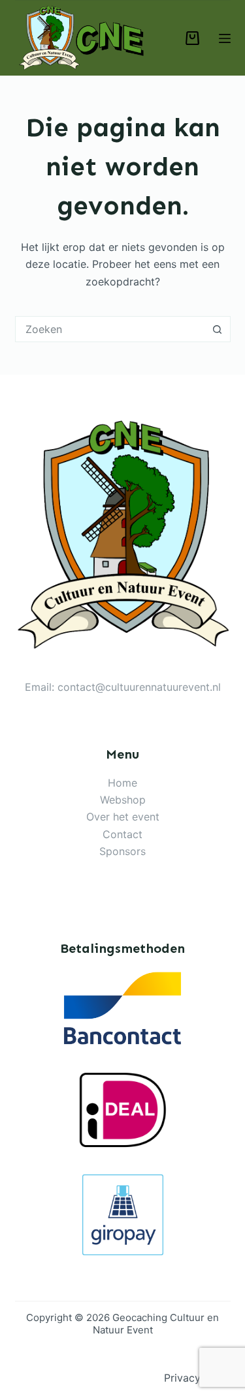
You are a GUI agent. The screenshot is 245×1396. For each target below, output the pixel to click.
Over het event (122, 816)
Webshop (123, 799)
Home (122, 782)
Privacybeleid (197, 1377)
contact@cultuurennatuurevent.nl (139, 686)
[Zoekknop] (217, 329)
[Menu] (225, 38)
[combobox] (110, 329)
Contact (122, 834)
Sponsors (122, 851)
